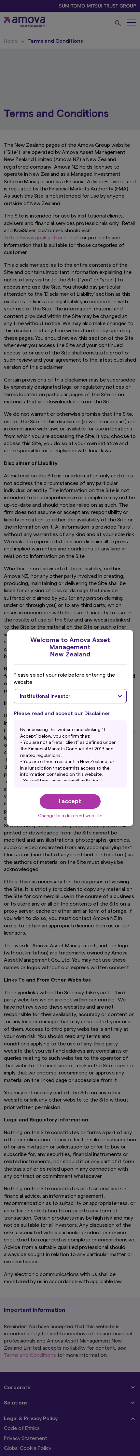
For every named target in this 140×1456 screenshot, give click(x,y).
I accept (70, 801)
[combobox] (70, 696)
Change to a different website (70, 816)
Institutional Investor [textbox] (45, 696)
